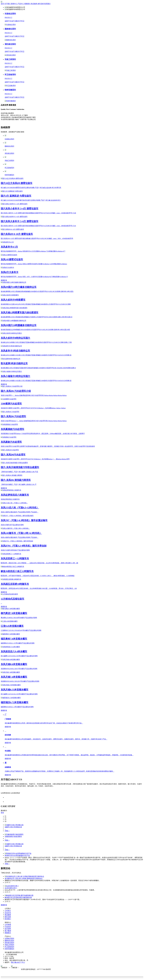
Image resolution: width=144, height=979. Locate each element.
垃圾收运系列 (9, 938)
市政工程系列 (9, 944)
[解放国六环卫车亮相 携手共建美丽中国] (19, 895)
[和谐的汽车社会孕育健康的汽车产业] (18, 853)
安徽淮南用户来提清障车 (13, 836)
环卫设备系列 (9, 947)
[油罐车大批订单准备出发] (14, 825)
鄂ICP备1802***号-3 (18, 962)
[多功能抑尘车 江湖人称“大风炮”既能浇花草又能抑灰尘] (24, 876)
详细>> (7, 831)
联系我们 (8, 919)
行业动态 (8, 926)
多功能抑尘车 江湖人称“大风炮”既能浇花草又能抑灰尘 (24, 878)
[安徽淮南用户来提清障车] (14, 834)
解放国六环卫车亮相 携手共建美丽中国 (18, 897)
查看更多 (4, 280)
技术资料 (8, 928)
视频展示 (8, 933)
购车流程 (8, 917)
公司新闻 (8, 924)
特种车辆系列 (9, 949)
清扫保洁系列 (9, 942)
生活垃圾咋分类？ (11, 888)
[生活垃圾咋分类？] (12, 886)
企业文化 (8, 912)
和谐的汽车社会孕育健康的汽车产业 (17, 855)
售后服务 (8, 915)
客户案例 (8, 931)
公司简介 (8, 910)
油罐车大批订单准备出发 (13, 827)
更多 (2, 812)
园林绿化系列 (9, 940)
